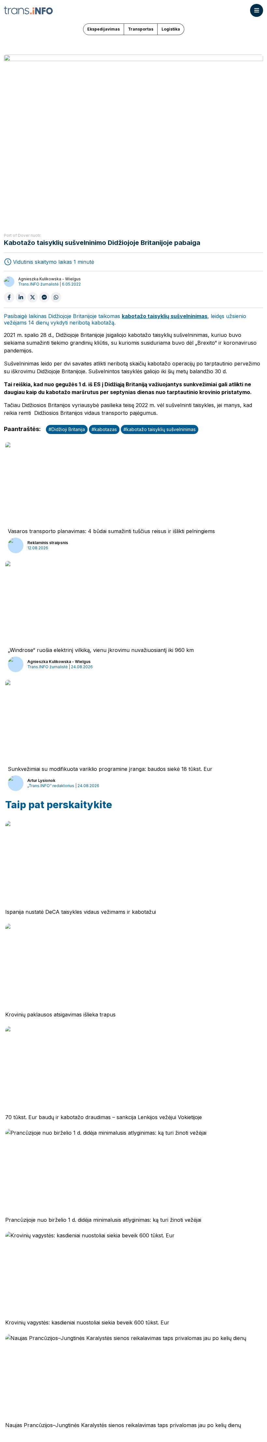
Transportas (140, 29)
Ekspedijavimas (103, 29)
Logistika (171, 29)
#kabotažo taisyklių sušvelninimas (159, 429)
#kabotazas (104, 429)
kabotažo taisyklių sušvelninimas (164, 316)
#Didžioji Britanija (67, 429)
